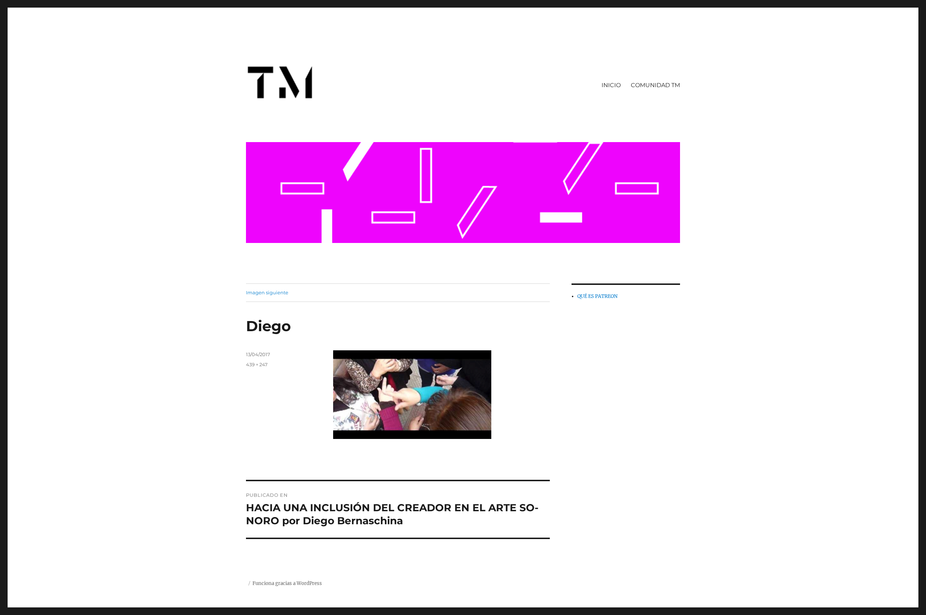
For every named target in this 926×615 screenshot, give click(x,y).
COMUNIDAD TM (655, 85)
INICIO (611, 85)
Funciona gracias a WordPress (287, 583)
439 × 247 (257, 364)
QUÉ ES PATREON (597, 296)
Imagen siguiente (267, 292)
